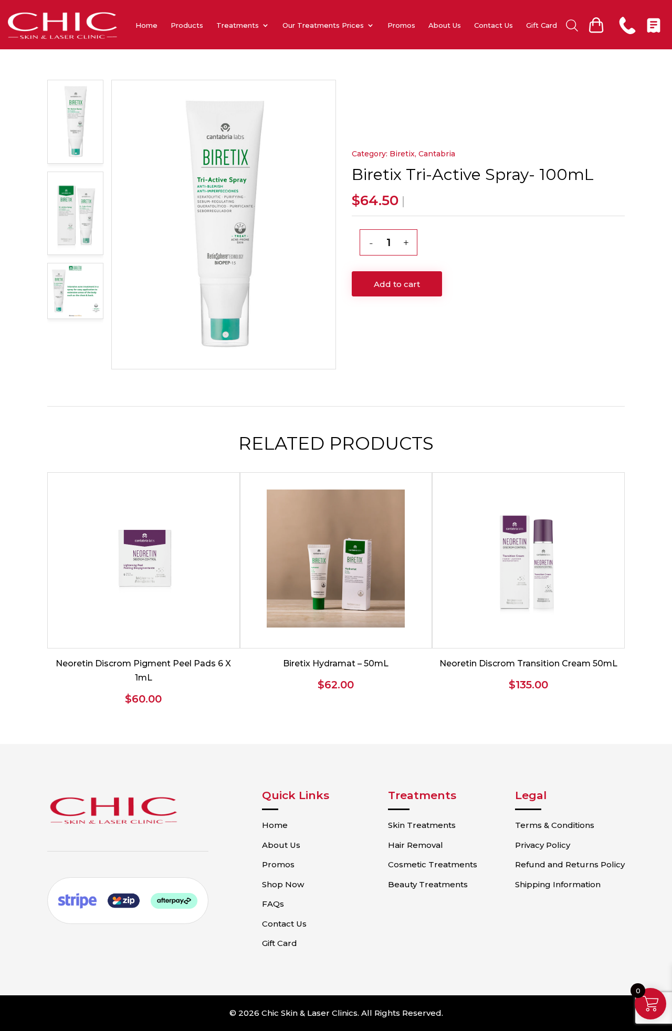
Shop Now (283, 884)
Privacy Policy (542, 845)
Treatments (237, 25)
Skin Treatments (422, 825)
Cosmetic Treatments (432, 864)
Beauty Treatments (428, 884)
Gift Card (541, 25)
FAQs (273, 904)
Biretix (402, 153)
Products (187, 25)
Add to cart (397, 284)
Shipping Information (558, 884)
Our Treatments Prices (323, 25)
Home (146, 25)
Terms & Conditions (554, 825)
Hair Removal (415, 845)
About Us (444, 25)
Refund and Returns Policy (570, 864)
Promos (401, 25)
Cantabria (436, 153)
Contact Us (493, 25)
